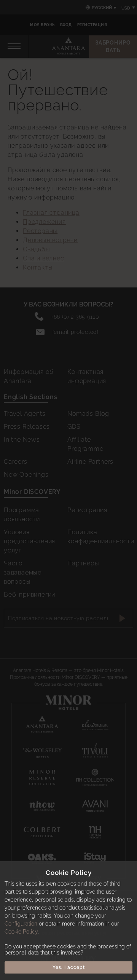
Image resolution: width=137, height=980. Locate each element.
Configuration (21, 924)
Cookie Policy (21, 932)
